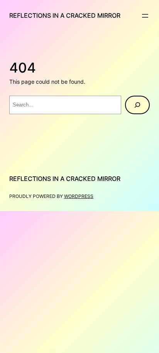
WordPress (78, 196)
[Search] (137, 105)
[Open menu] (145, 15)
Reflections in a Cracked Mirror (64, 15)
